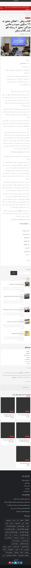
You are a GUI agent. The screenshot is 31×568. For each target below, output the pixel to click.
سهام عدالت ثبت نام (16, 540)
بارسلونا (27, 523)
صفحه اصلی (26, 7)
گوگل (21, 552)
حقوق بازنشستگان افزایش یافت (23, 529)
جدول (11, 372)
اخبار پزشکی (26, 237)
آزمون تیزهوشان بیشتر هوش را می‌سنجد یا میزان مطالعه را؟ (13, 309)
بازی (20, 373)
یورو (3, 555)
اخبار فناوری (26, 251)
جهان (28, 526)
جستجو (28, 269)
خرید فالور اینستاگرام (25, 387)
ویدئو (17, 0)
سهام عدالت (16, 538)
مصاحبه (4, 549)
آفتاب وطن (22, 63)
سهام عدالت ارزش (8, 538)
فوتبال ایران (26, 549)
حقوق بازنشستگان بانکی (16, 375)
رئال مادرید (16, 535)
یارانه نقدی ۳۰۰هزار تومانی (24, 555)
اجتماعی (16, 7)
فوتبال (21, 377)
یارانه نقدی (16, 552)
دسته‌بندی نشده (27, 355)
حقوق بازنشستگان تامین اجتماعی (8, 375)
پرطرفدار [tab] (23, 278)
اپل (24, 372)
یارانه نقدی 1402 (9, 552)
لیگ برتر (17, 377)
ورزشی (22, 7)
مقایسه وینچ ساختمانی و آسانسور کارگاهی (17, 284)
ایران (23, 372)
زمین (25, 377)
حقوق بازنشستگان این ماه (22, 375)
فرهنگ (19, 211)
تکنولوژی (27, 9)
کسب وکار (27, 248)
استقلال (26, 372)
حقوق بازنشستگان (8, 372)
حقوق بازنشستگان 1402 (10, 526)
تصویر (15, 0)
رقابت (27, 377)
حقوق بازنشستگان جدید (24, 535)
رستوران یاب (27, 488)
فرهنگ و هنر (12, 7)
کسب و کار (7, 7)
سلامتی (19, 7)
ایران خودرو (8, 520)
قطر (21, 549)
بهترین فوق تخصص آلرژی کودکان (18, 333)
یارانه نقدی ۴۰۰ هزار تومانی (11, 555)
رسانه (10, 535)
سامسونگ (23, 377)
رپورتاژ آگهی (27, 483)
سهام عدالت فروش (25, 546)
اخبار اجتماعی (26, 241)
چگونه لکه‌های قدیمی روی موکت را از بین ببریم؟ (15, 321)
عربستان (9, 546)
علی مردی (22, 34)
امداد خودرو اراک (26, 491)
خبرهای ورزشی (26, 234)
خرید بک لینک (27, 486)
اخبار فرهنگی (26, 244)
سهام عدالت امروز (25, 540)
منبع (28, 260)
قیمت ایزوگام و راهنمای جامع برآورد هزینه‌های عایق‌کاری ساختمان (8, 416)
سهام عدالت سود (15, 543)
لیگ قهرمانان (10, 549)
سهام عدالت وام (16, 546)
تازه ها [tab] (28, 278)
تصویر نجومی (17, 372)
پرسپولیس (14, 377)
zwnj (29, 372)
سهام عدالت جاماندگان (24, 543)
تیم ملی (14, 372)
